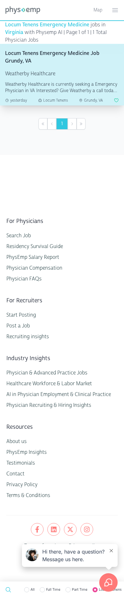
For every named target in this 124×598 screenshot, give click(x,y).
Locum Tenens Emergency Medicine (47, 24)
